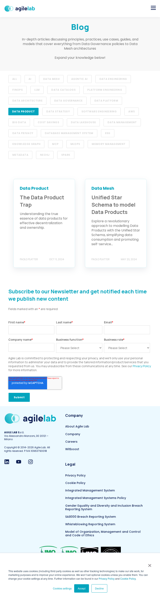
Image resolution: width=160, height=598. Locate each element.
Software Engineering (99, 111)
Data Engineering (113, 79)
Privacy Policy (107, 578)
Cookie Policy (128, 578)
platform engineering (104, 90)
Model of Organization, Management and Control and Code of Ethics (103, 533)
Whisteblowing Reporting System (90, 524)
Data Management (122, 122)
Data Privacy (22, 133)
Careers (71, 441)
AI (30, 79)
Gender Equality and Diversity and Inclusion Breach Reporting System (104, 507)
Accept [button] (81, 588)
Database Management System (69, 133)
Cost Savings (48, 122)
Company (72, 434)
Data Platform (106, 100)
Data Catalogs (63, 90)
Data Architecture (27, 100)
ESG (107, 133)
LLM (37, 90)
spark (65, 155)
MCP (55, 144)
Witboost (72, 449)
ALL (14, 79)
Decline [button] (99, 588)
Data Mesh (51, 79)
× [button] (149, 564)
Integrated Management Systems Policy (95, 498)
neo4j (45, 155)
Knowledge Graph (26, 144)
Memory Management (108, 144)
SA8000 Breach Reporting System (90, 517)
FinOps (17, 90)
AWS (131, 111)
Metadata (20, 155)
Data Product (23, 111)
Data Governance (68, 100)
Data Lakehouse (83, 122)
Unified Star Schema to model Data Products (113, 205)
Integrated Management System (90, 490)
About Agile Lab (77, 426)
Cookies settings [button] (62, 588)
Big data (19, 122)
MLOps (75, 144)
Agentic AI (79, 79)
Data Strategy (58, 111)
